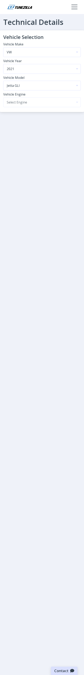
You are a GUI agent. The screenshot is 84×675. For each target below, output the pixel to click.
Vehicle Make (13, 44)
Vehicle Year (12, 61)
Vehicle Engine (14, 94)
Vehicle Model (13, 77)
